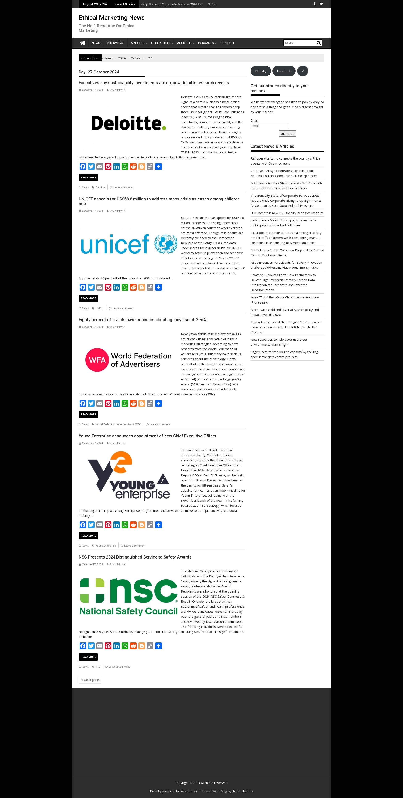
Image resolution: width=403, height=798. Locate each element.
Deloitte (100, 187)
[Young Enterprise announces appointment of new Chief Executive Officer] (129, 450)
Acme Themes (242, 791)
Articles (138, 43)
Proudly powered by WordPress (173, 791)
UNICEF (100, 308)
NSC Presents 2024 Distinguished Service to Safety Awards (135, 557)
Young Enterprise (106, 545)
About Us (184, 43)
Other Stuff (161, 43)
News (96, 43)
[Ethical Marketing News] (82, 42)
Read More (88, 177)
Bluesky (260, 71)
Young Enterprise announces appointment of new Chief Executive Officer (147, 435)
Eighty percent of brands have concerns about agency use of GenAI (143, 319)
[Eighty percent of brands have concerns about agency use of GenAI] (129, 334)
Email (254, 120)
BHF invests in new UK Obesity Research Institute (215, 4)
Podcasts (206, 43)
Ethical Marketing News (112, 17)
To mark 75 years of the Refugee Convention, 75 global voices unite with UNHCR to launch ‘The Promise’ (286, 327)
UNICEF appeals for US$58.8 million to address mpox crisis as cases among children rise (159, 201)
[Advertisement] (118, 736)
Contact (227, 43)
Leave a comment (123, 187)
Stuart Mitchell (118, 90)
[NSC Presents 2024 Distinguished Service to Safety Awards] (129, 571)
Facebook (284, 71)
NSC (98, 666)
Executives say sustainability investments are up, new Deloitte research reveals (154, 82)
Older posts (92, 680)
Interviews (115, 43)
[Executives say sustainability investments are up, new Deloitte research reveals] (129, 97)
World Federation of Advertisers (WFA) (118, 424)
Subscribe (287, 133)
